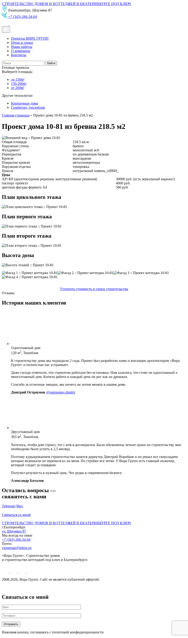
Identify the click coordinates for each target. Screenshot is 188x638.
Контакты (18, 55)
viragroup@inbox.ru (16, 548)
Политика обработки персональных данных (36, 587)
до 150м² (18, 79)
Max (19, 506)
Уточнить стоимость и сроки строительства (94, 289)
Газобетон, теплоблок (28, 107)
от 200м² (17, 88)
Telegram (8, 506)
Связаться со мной (16, 515)
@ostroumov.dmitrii (60, 392)
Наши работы (21, 47)
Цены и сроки (22, 42)
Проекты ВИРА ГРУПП (30, 38)
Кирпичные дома (24, 103)
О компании (20, 51)
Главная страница (16, 115)
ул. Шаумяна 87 (14, 531)
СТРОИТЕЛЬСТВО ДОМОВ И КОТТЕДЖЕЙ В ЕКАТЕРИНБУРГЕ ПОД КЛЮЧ (66, 4)
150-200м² (19, 84)
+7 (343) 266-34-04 (16, 539)
